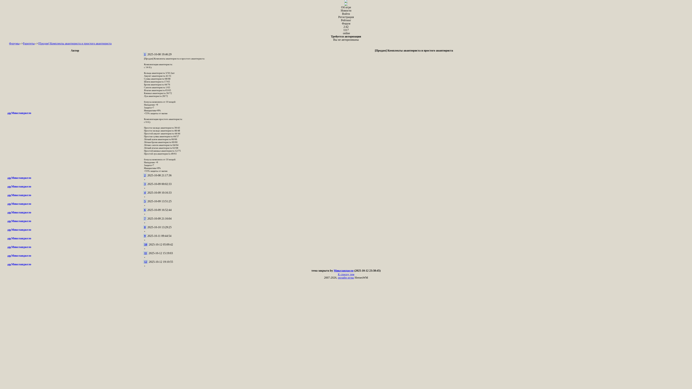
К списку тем (346, 274)
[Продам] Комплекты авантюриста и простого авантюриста (75, 43)
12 (145, 261)
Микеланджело (21, 113)
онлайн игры (346, 277)
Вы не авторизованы (346, 38)
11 (145, 253)
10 (145, 244)
